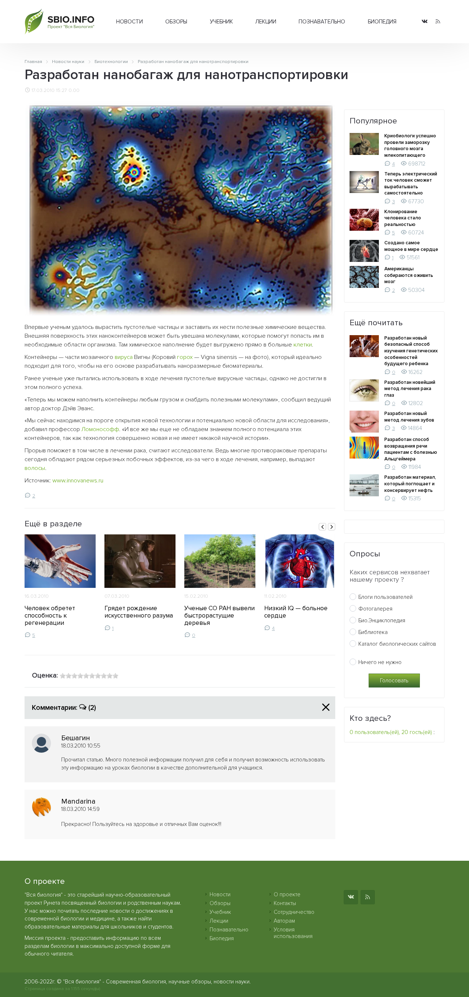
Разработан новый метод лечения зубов (409, 417)
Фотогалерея (375, 608)
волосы (35, 468)
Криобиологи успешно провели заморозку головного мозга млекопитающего (410, 145)
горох (185, 357)
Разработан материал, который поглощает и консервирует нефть (410, 483)
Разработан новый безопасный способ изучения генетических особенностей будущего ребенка (411, 351)
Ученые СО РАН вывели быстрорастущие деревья (219, 615)
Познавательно (322, 21)
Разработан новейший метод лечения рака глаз (409, 388)
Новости (129, 21)
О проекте (287, 894)
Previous (322, 526)
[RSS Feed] (438, 21)
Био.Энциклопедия (381, 620)
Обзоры (176, 21)
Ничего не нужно (380, 662)
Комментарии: (64, 707)
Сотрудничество (294, 912)
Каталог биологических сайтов (397, 644)
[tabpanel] (60, 586)
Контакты (285, 903)
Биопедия (382, 21)
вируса (124, 357)
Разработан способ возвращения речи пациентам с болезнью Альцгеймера (410, 449)
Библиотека (373, 632)
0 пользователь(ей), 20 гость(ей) (391, 732)
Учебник (221, 21)
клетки (302, 344)
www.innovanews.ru (77, 480)
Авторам (284, 921)
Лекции (265, 21)
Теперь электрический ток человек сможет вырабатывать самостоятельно (410, 183)
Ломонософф (100, 429)
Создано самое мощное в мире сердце (411, 246)
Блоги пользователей (385, 597)
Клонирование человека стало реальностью (402, 218)
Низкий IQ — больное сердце (296, 611)
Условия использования (293, 932)
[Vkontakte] (425, 21)
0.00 (74, 90)
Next (331, 526)
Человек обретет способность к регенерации (50, 615)
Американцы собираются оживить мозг (408, 275)
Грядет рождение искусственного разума (138, 611)
